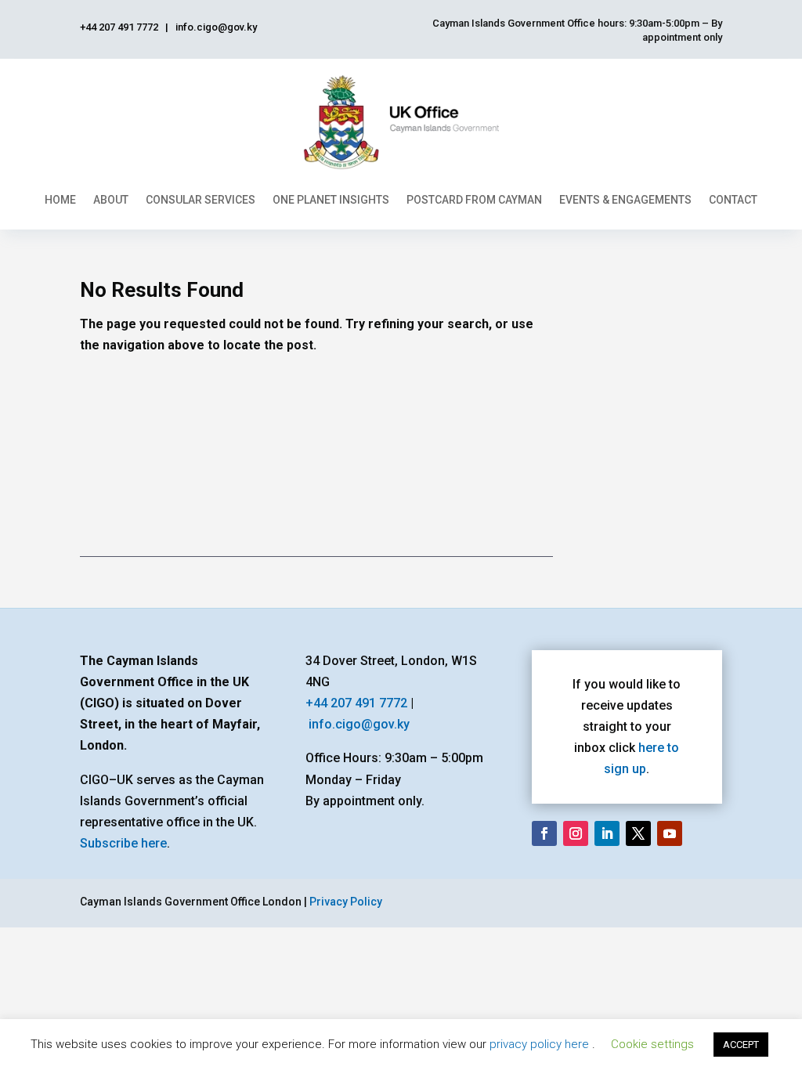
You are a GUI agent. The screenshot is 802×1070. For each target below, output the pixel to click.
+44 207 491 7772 (356, 703)
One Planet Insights (331, 199)
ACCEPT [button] (741, 1044)
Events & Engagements (625, 199)
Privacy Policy (345, 901)
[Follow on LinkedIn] (607, 833)
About (110, 199)
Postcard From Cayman (474, 199)
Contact (733, 199)
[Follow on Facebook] (544, 833)
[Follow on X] (638, 833)
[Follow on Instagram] (575, 833)
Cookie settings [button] (652, 1044)
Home (60, 199)
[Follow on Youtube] (669, 833)
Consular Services (200, 199)
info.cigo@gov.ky (359, 724)
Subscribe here (123, 843)
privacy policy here (541, 1044)
